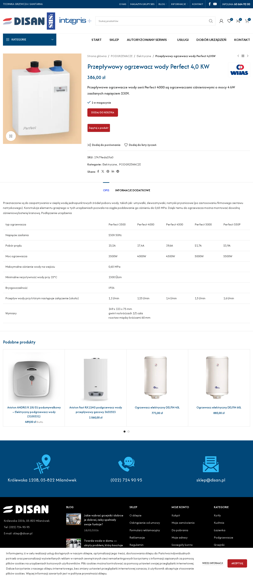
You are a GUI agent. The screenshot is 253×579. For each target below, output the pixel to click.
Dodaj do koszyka (102, 112)
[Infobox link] (126, 468)
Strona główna (97, 56)
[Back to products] (243, 56)
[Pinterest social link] (107, 171)
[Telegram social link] (117, 171)
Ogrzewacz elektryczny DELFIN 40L (157, 407)
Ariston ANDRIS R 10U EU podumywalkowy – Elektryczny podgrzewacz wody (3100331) (34, 411)
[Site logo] (29, 20)
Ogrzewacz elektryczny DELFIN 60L (218, 407)
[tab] (106, 188)
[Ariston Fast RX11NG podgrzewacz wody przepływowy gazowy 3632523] (95, 378)
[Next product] (247, 56)
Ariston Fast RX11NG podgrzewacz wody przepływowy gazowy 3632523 (95, 409)
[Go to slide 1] (125, 432)
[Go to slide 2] (128, 432)
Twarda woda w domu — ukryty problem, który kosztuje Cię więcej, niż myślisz (103, 545)
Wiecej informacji (213, 563)
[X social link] (102, 171)
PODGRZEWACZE (121, 56)
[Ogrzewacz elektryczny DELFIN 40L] (157, 378)
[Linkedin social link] (112, 171)
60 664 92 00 (242, 4)
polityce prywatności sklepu (89, 573)
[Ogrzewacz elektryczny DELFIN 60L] (219, 378)
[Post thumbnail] (73, 523)
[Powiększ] (11, 136)
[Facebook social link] (209, 4)
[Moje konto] (221, 21)
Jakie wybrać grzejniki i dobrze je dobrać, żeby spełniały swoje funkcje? (103, 519)
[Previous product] (238, 56)
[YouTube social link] (215, 4)
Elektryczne (144, 56)
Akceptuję (237, 563)
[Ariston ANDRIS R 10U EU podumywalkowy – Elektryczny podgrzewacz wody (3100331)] (34, 378)
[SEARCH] (210, 20)
